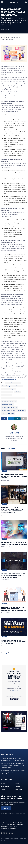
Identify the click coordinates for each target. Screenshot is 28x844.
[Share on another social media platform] (24, 418)
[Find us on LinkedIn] (12, 833)
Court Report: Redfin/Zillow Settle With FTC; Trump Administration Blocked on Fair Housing (13, 576)
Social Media (18, 789)
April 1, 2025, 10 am (15, 38)
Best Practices (5, 786)
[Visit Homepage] (13, 2)
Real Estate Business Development (13, 398)
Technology (18, 786)
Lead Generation (7, 392)
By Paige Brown (5, 38)
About (2, 822)
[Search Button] (26, 2)
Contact (3, 824)
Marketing (17, 783)
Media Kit (19, 824)
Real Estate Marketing (9, 401)
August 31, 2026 (5, 480)
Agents (7, 29)
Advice (3, 789)
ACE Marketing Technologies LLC (8, 829)
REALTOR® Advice (7, 404)
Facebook (19, 386)
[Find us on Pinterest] (9, 833)
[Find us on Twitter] (4, 833)
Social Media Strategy (9, 410)
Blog (7, 822)
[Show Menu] (2, 2)
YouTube (11, 413)
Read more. (15, 691)
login (6, 653)
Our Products (13, 822)
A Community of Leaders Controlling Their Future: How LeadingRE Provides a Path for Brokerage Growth (12, 510)
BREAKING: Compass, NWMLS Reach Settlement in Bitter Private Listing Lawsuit (14, 476)
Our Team (20, 822)
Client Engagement (8, 386)
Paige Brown (14, 433)
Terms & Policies (13, 826)
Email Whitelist (4, 826)
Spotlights (4, 783)
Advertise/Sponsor (11, 824)
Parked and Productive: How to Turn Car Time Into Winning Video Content (14, 675)
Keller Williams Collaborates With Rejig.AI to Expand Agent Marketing (14, 543)
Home (2, 29)
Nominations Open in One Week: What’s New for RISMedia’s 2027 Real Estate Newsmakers (13, 642)
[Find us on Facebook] (1, 833)
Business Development (13, 383)
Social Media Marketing (9, 407)
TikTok (4, 413)
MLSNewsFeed (6, 395)
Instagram (12, 389)
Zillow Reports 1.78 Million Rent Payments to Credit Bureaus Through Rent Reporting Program (13, 609)
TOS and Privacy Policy (20, 813)
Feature (4, 389)
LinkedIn (17, 392)
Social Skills (22, 410)
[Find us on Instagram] (6, 833)
